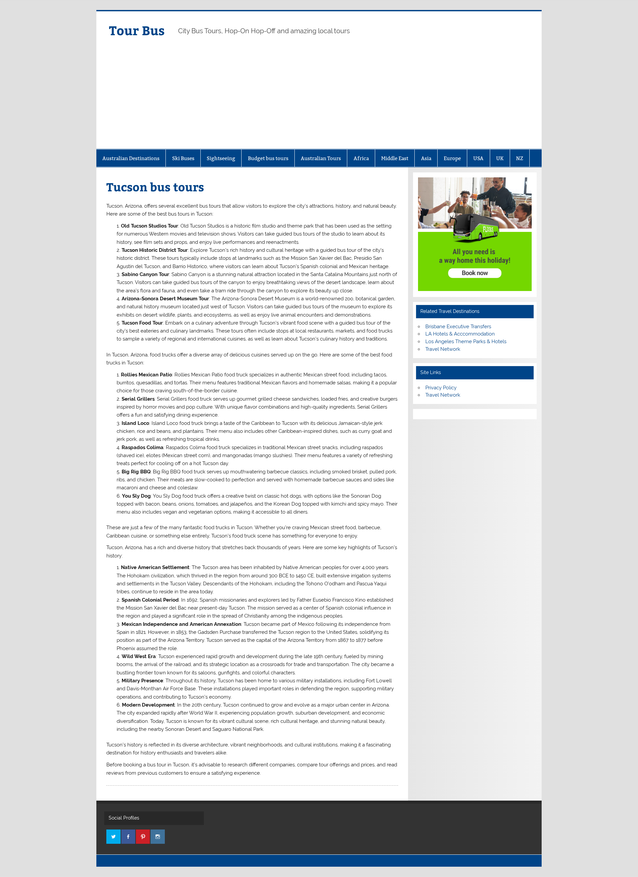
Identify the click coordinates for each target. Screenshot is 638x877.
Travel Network (442, 349)
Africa (361, 158)
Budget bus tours (268, 158)
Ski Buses (183, 158)
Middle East (394, 158)
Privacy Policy (441, 388)
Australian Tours (321, 158)
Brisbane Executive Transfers (458, 327)
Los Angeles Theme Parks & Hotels (465, 341)
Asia (426, 158)
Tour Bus (137, 30)
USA (478, 158)
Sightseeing (221, 158)
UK (500, 158)
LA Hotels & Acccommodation (460, 334)
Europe (452, 158)
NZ (519, 158)
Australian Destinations (131, 158)
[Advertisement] (319, 99)
